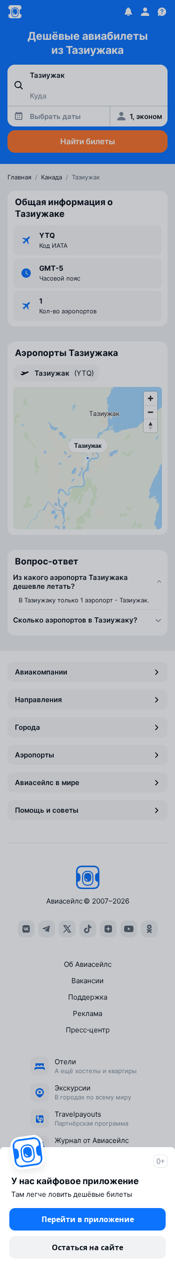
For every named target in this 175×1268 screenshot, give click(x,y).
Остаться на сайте (87, 1247)
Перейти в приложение (88, 1219)
